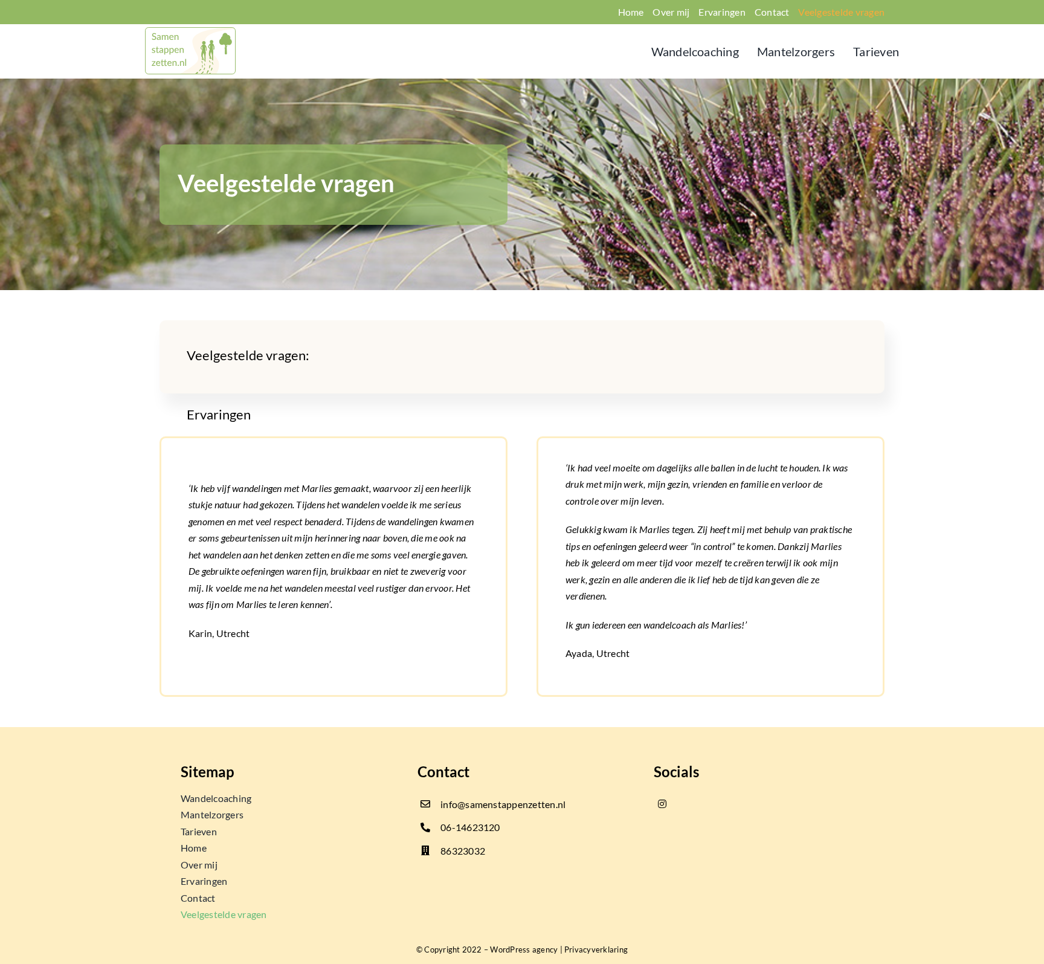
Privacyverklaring (596, 949)
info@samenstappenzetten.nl (503, 804)
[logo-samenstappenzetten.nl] (190, 31)
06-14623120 (470, 827)
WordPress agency (524, 949)
